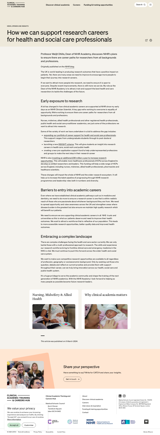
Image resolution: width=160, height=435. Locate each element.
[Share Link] (146, 40)
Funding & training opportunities (98, 4)
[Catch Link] (16, 4)
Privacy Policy (38, 432)
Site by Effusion (148, 432)
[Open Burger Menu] (150, 4)
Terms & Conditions (24, 432)
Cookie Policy (61, 432)
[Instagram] (124, 396)
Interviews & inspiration (91, 406)
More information (14, 419)
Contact (85, 412)
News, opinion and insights (18, 26)
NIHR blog (69, 66)
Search (139, 4)
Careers (76, 4)
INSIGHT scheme (66, 144)
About (84, 396)
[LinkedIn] (120, 396)
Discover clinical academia (58, 4)
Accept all (14, 425)
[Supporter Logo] (53, 421)
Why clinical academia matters (106, 295)
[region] (26, 417)
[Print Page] (150, 40)
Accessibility (49, 432)
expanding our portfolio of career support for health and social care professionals (80, 135)
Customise (28, 425)
